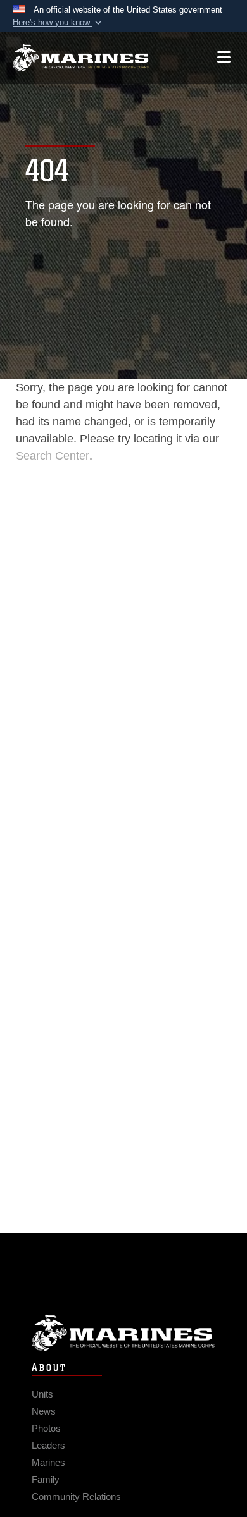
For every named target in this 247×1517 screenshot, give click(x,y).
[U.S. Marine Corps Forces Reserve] (81, 57)
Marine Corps (123, 1332)
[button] (58, 22)
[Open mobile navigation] (223, 57)
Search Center (52, 455)
